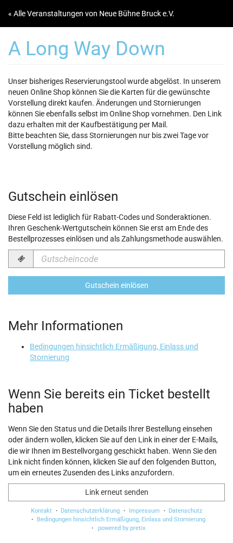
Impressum (144, 510)
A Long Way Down (86, 48)
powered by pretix (121, 528)
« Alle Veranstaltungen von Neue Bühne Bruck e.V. (91, 13)
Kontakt (41, 510)
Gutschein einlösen (116, 285)
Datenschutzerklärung (90, 510)
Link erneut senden (116, 492)
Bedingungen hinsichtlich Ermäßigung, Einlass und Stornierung (121, 519)
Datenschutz (185, 510)
